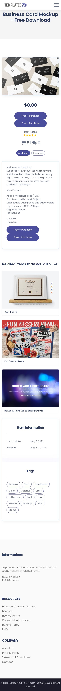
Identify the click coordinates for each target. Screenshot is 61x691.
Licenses (7, 611)
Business (13, 484)
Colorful (25, 490)
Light (29, 497)
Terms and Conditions (16, 657)
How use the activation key (19, 606)
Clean (12, 490)
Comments (38, 153)
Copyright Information (16, 620)
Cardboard (41, 484)
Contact (7, 662)
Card (26, 484)
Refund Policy (10, 624)
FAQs (5, 629)
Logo (40, 497)
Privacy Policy (10, 653)
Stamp (12, 510)
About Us (8, 648)
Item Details (23, 153)
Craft (38, 490)
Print (40, 503)
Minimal (13, 503)
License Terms (11, 615)
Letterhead (15, 497)
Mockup (27, 503)
